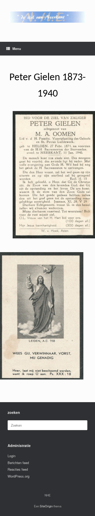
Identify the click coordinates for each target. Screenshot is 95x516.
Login (11, 455)
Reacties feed (18, 469)
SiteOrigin (46, 506)
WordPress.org (18, 476)
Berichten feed (18, 462)
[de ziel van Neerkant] (47, 17)
